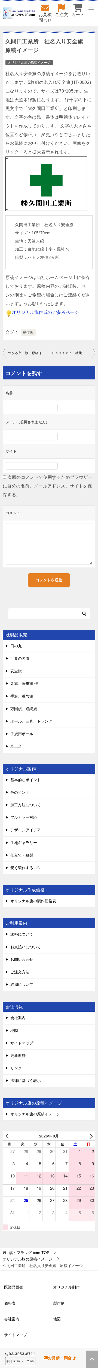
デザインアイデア (25, 830)
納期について (21, 984)
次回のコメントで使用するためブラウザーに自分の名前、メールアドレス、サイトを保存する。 (47, 486)
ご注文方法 (19, 972)
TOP (29, 1252)
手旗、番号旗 (21, 696)
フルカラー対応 (23, 817)
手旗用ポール (21, 734)
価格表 (10, 1303)
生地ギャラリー (23, 843)
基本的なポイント (25, 780)
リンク (16, 1068)
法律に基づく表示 (25, 1080)
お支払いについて (25, 947)
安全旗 (16, 671)
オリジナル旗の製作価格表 (33, 901)
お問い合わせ (21, 959)
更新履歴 (18, 1055)
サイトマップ (21, 1043)
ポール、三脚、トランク (31, 721)
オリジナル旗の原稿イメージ (29, 63)
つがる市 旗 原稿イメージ (28, 353)
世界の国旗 (19, 658)
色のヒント (19, 792)
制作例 (28, 332)
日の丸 (16, 646)
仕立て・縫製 (21, 855)
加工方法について (25, 805)
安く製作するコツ (25, 868)
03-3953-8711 (22, 1354)
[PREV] (8, 1136)
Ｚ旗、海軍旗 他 (24, 683)
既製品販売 (13, 1287)
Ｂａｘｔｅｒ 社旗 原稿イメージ (73, 353)
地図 (14, 1030)
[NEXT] (90, 1136)
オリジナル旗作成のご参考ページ (45, 312)
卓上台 (16, 746)
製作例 (59, 1303)
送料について (21, 934)
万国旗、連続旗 (23, 709)
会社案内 (18, 1018)
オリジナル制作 (66, 1287)
